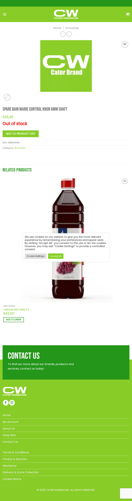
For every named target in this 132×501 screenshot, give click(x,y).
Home (57, 28)
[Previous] (4, 334)
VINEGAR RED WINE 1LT (16, 309)
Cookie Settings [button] (35, 256)
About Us (9, 429)
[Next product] (62, 34)
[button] (5, 14)
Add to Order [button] (13, 319)
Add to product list (21, 133)
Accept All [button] (55, 256)
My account (11, 422)
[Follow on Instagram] (12, 403)
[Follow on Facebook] (6, 403)
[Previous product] (69, 34)
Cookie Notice (12, 479)
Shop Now (9, 435)
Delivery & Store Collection (21, 472)
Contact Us (10, 442)
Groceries (72, 28)
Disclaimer (10, 466)
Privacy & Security (15, 459)
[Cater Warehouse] (66, 14)
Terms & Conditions (16, 452)
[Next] (15, 95)
